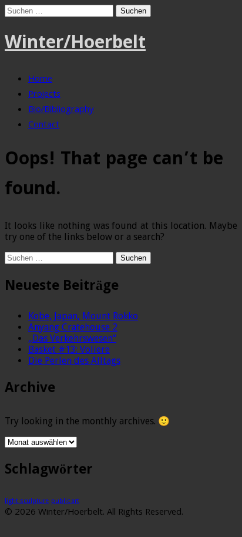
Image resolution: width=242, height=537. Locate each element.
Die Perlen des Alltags (74, 360)
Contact (43, 125)
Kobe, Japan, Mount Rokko (83, 316)
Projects (44, 95)
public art (65, 501)
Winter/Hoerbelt (75, 44)
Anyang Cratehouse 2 (72, 327)
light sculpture (27, 501)
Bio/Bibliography (61, 110)
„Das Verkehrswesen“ (72, 338)
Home (40, 79)
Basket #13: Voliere (69, 349)
